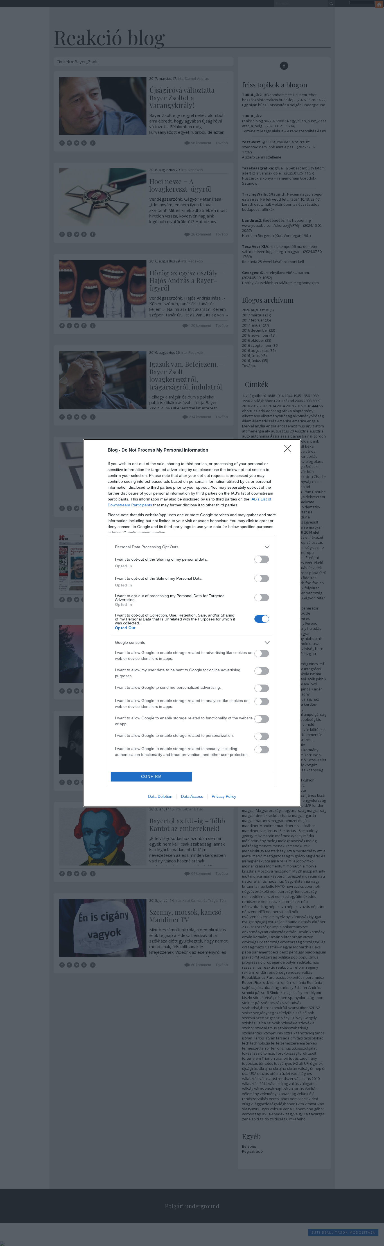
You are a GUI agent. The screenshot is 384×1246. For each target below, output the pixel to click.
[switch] (261, 559)
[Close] (289, 450)
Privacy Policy (224, 796)
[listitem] (192, 547)
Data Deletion (160, 796)
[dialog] (192, 623)
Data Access (192, 796)
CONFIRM (151, 776)
